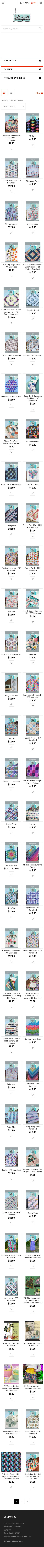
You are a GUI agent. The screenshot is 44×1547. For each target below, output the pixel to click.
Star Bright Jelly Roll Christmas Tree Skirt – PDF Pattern (33, 1476)
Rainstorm (11, 1084)
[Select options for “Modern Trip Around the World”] (32, 875)
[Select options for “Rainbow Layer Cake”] (32, 1047)
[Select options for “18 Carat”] (32, 144)
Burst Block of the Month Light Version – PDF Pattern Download (11, 312)
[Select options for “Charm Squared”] (32, 450)
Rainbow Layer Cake (33, 1039)
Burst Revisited (33, 310)
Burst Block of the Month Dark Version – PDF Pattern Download (33, 267)
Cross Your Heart (32, 485)
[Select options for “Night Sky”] (11, 916)
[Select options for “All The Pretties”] (11, 232)
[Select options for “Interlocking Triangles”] (11, 789)
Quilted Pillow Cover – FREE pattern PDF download (11, 1041)
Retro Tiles (11, 1127)
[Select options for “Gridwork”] (32, 662)
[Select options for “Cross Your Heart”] (32, 493)
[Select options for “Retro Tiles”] (11, 1135)
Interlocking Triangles (11, 781)
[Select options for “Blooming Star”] (32, 232)
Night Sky (11, 908)
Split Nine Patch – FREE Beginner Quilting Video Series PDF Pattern (11, 1476)
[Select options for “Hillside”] (11, 746)
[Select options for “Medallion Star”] (11, 873)
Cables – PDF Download (11, 355)
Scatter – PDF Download (11, 1170)
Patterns (14, 43)
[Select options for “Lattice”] (32, 832)
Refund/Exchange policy (13, 1541)
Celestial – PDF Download (11, 397)
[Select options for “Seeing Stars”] (32, 1221)
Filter (38, 93)
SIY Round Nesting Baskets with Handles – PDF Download (11, 1388)
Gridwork (32, 654)
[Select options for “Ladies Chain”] (11, 832)
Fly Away (11, 611)
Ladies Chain (11, 824)
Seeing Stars (33, 1213)
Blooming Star (32, 224)
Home (4, 43)
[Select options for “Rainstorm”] (11, 1092)
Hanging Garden (11, 696)
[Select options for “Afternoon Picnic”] (32, 189)
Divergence (11, 526)
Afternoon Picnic (32, 181)
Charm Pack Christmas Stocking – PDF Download (33, 398)
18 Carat (32, 136)
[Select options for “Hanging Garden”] (11, 704)
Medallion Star (11, 865)
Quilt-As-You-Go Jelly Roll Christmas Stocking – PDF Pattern (11, 996)
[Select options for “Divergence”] (11, 534)
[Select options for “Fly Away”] (11, 620)
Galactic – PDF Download (11, 654)
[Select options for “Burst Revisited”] (32, 318)
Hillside (11, 738)
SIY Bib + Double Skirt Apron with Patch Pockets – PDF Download (33, 1300)
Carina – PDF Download (32, 355)
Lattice (32, 824)
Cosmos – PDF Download (11, 485)
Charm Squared (32, 442)
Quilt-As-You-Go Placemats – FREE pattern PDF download (33, 996)
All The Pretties (11, 224)
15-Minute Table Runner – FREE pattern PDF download (11, 137)
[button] (11, 148)
